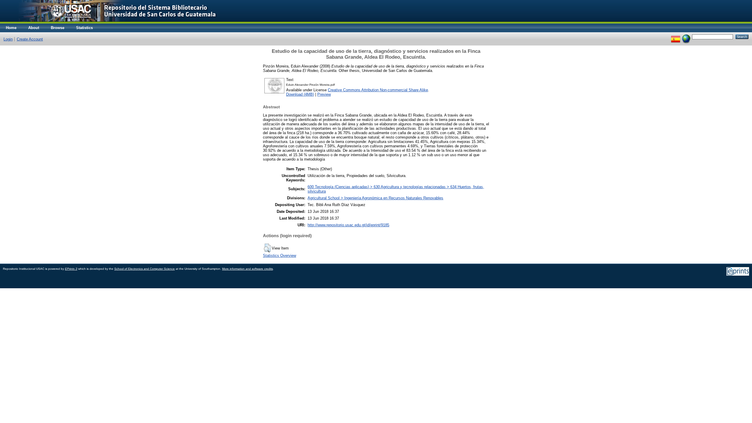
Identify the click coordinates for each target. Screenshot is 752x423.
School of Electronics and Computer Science (144, 268)
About (33, 28)
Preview (324, 94)
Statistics (84, 28)
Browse (57, 28)
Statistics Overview (279, 255)
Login (8, 39)
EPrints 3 (71, 268)
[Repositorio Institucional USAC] (113, 22)
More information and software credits (247, 268)
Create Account (30, 39)
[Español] (675, 36)
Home (11, 28)
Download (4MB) (300, 94)
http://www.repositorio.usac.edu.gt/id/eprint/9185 (348, 225)
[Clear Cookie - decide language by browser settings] (686, 36)
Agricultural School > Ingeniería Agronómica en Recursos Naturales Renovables (375, 198)
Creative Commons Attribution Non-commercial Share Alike (378, 90)
